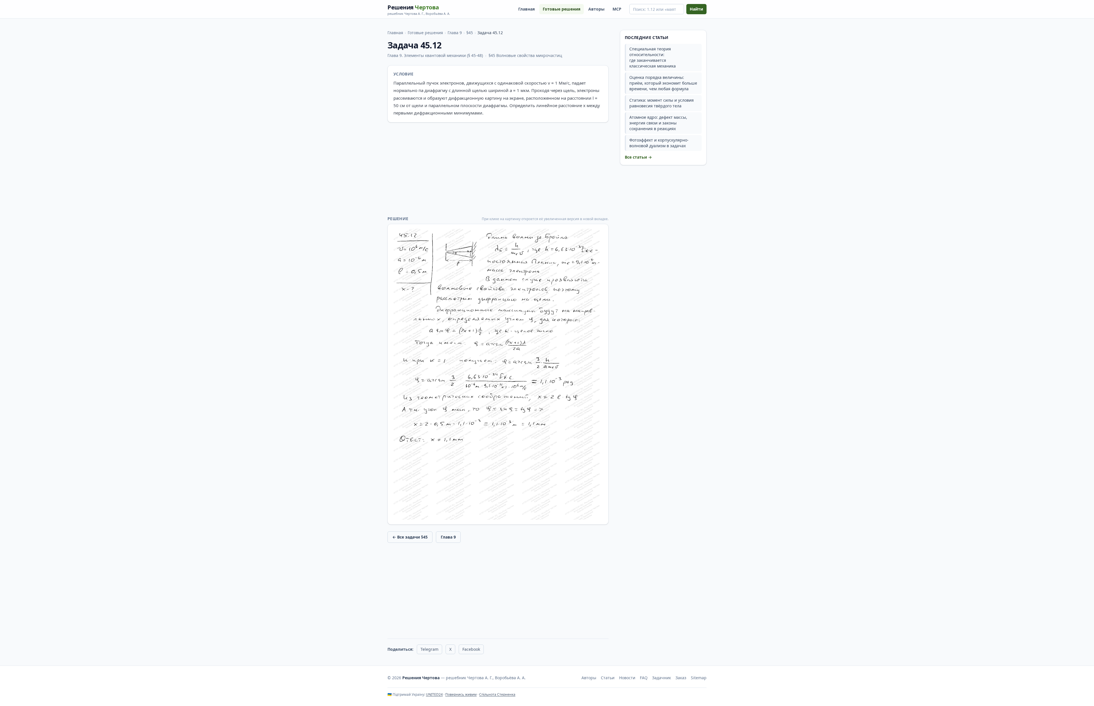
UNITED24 (434, 694)
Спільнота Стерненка (497, 694)
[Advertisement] (498, 169)
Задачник (661, 677)
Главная (526, 9)
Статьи (608, 677)
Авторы (596, 9)
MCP (617, 9)
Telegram (429, 649)
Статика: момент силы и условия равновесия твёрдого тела (661, 103)
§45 (469, 32)
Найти (696, 9)
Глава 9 (455, 32)
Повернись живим (461, 694)
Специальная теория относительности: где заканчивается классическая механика (652, 57)
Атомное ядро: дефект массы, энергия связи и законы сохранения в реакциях (658, 122)
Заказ (680, 677)
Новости (627, 677)
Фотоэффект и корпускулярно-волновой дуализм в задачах (659, 142)
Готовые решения (561, 9)
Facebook (471, 649)
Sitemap (699, 677)
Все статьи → (638, 157)
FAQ (644, 677)
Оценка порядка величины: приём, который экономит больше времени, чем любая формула (663, 83)
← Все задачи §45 (410, 537)
